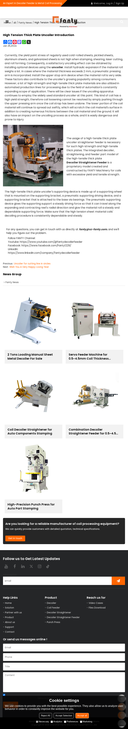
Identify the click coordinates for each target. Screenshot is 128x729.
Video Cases (96, 603)
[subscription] (118, 581)
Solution (9, 607)
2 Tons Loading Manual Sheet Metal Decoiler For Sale (30, 357)
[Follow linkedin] (23, 566)
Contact (9, 631)
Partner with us (13, 612)
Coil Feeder (53, 607)
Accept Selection (64, 715)
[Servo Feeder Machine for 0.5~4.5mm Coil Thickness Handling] (94, 321)
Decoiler (51, 603)
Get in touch (15, 538)
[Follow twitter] (31, 566)
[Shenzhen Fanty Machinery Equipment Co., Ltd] (65, 21)
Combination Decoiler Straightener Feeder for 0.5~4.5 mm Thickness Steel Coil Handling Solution (92, 432)
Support (9, 627)
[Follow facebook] (14, 566)
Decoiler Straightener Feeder (86, 162)
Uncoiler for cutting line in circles (32, 263)
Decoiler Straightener (59, 612)
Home (8, 603)
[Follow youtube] (6, 566)
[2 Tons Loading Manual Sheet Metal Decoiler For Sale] (33, 321)
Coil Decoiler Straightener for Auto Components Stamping (30, 432)
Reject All (45, 715)
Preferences (72, 721)
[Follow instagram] (39, 566)
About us (10, 622)
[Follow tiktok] (48, 566)
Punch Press (53, 622)
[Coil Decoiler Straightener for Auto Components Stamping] (33, 396)
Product (9, 617)
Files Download (97, 607)
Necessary (44, 721)
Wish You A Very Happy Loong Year (29, 267)
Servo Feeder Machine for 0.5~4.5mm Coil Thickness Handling (89, 357)
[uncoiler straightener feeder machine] (33, 155)
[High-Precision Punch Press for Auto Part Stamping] (33, 470)
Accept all (82, 715)
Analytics (57, 721)
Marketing (87, 721)
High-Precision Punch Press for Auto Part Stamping (31, 506)
